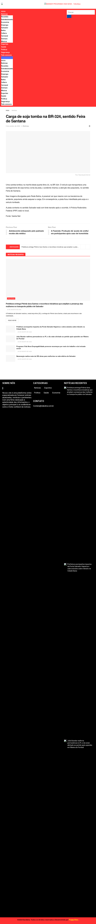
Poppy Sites (73, 920)
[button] (7, 57)
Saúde (3, 47)
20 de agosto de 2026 (24, 359)
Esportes (4, 44)
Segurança (5, 52)
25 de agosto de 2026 (14, 309)
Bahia (3, 30)
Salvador (4, 28)
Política (4, 50)
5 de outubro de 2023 (13, 126)
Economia (5, 22)
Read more (12, 320)
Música (4, 41)
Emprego (4, 25)
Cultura (4, 33)
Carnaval (4, 36)
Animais (4, 39)
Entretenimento (7, 19)
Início (7, 110)
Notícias (4, 14)
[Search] (69, 16)
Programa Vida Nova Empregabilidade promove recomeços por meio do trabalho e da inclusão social (51, 347)
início (3, 11)
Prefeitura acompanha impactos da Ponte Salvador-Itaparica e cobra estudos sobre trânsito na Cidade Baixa (50, 328)
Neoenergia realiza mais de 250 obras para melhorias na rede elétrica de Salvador (46, 356)
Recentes (4, 17)
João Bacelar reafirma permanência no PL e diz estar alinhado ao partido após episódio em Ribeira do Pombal (52, 337)
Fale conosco (6, 55)
